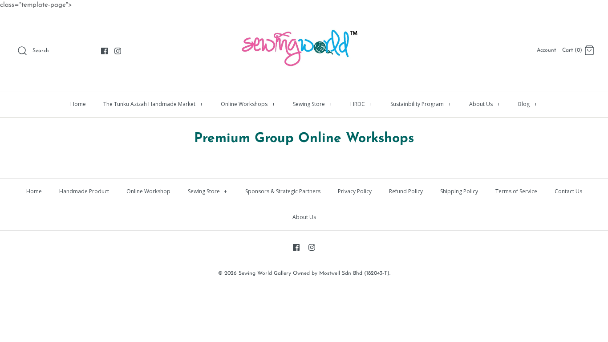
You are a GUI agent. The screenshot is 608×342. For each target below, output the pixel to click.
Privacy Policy (355, 191)
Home (78, 104)
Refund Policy (406, 191)
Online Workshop (148, 191)
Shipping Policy (459, 191)
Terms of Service (516, 191)
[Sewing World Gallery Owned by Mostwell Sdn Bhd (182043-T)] (304, 24)
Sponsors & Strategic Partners (282, 191)
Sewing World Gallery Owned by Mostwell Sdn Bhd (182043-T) (314, 273)
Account (546, 50)
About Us (484, 104)
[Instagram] (117, 51)
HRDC (361, 104)
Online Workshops (248, 104)
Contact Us (568, 191)
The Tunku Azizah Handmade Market (153, 104)
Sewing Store (312, 104)
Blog (527, 104)
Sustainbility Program (420, 104)
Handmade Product (84, 191)
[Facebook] (104, 51)
